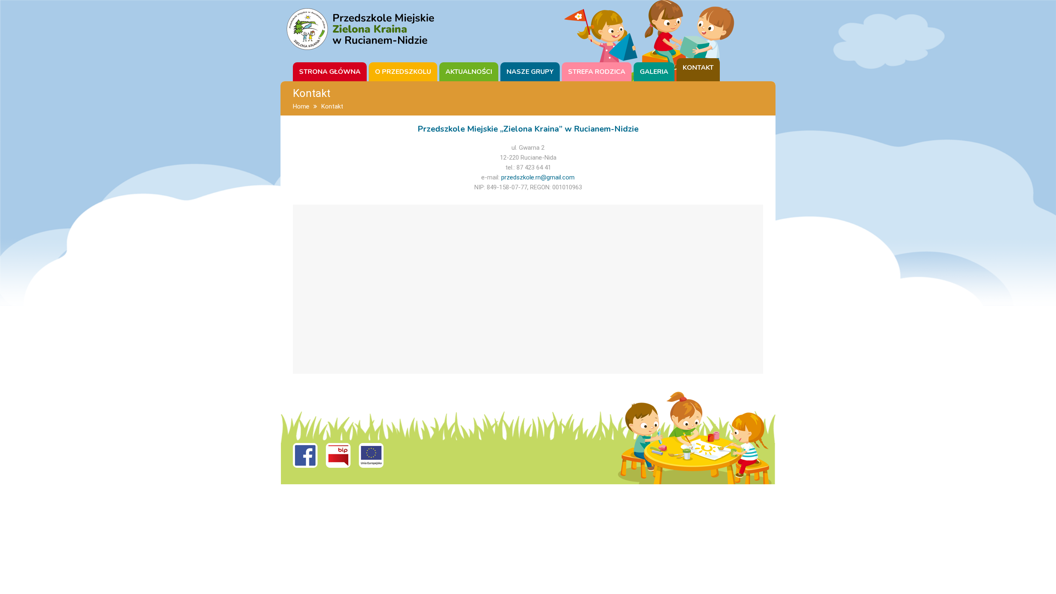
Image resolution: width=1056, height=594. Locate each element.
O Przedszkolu (403, 71)
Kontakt (698, 67)
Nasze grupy (530, 71)
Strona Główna (330, 71)
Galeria (654, 71)
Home (301, 106)
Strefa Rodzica (596, 71)
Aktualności (469, 71)
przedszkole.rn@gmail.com (538, 177)
